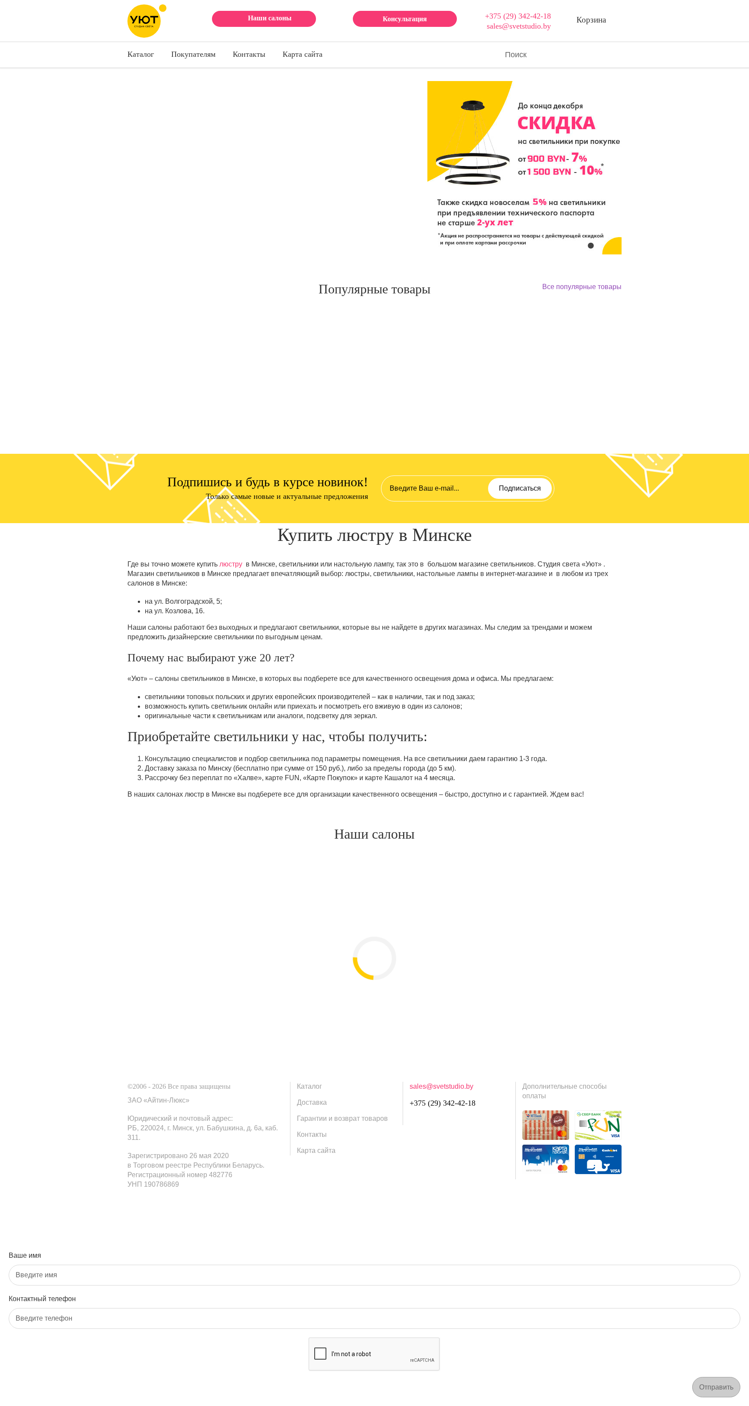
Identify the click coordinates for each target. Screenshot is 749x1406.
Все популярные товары (582, 286)
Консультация (405, 19)
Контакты (249, 54)
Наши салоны (270, 18)
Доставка (312, 1102)
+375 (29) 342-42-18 (518, 16)
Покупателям (193, 54)
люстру (230, 564)
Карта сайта (302, 54)
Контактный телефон (42, 1298)
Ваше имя (25, 1255)
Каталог (140, 54)
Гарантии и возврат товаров (342, 1118)
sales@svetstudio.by (519, 26)
